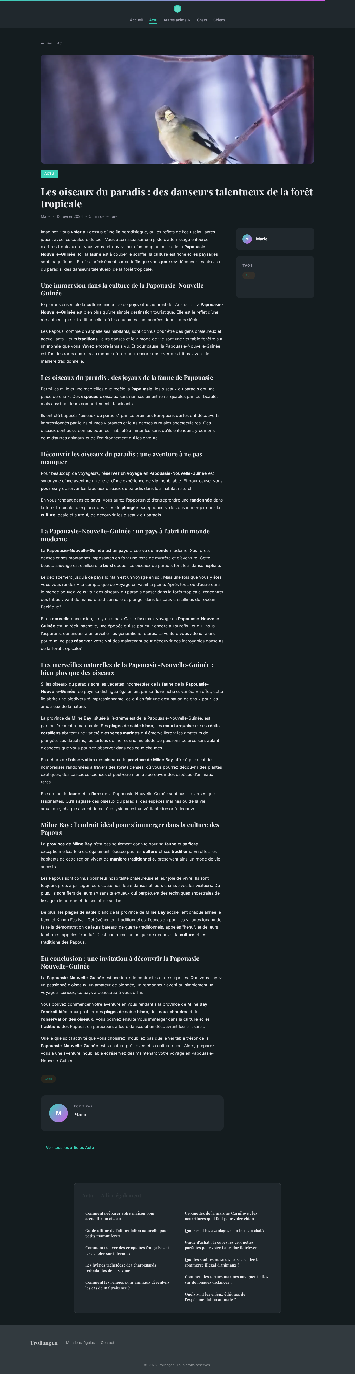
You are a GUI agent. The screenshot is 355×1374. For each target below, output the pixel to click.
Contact (107, 1342)
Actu (153, 20)
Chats (202, 20)
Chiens (219, 20)
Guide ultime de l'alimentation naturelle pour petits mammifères (126, 1233)
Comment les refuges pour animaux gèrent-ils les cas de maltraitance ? (127, 1285)
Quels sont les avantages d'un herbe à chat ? (224, 1230)
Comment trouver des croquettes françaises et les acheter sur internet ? (127, 1250)
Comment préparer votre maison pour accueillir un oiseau (120, 1215)
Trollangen (44, 1342)
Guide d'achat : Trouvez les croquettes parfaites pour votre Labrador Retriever (221, 1245)
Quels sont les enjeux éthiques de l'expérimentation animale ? (215, 1296)
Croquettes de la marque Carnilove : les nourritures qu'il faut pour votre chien (221, 1215)
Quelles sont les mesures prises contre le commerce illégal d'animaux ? (222, 1262)
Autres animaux (177, 20)
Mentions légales (80, 1342)
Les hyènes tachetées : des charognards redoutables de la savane (120, 1267)
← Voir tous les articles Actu (67, 1147)
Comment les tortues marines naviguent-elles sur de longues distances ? (226, 1279)
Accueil (136, 20)
